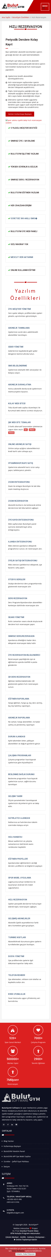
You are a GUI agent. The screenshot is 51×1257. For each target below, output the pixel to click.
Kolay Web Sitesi (16, 403)
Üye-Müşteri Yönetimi (19, 309)
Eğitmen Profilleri (18, 859)
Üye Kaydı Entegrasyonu (21, 520)
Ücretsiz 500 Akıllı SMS (23, 218)
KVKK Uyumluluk (16, 994)
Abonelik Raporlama (19, 717)
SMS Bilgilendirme (17, 366)
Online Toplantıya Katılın (26, 1239)
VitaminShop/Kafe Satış (20, 463)
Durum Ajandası (16, 736)
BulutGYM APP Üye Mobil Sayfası (17, 1156)
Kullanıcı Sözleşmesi (35, 1237)
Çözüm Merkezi (12, 1237)
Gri (26, 430)
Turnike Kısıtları (17, 937)
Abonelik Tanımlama (19, 328)
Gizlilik (23, 1237)
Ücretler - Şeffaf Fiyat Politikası (16, 1161)
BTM (12, 1233)
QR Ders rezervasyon (19, 677)
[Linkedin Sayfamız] (12, 1124)
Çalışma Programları (19, 755)
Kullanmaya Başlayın (12, 1146)
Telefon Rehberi (16, 975)
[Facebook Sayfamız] (7, 1124)
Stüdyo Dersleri (16, 579)
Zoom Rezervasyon (18, 501)
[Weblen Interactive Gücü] (16, 1124)
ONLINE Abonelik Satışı (19, 444)
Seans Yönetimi (16, 617)
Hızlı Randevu (15, 837)
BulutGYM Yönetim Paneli (14, 1151)
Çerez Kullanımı (18, 1251)
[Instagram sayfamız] (3, 1124)
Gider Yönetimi (15, 347)
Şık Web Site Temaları (19, 422)
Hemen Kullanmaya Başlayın (20, 114)
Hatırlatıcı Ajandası (19, 818)
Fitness (11, 432)
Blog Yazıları (9, 1141)
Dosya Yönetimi (16, 956)
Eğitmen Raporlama (18, 699)
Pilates (32, 430)
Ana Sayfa (6, 17)
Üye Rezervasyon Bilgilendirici (24, 655)
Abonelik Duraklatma (19, 384)
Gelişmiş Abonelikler (19, 918)
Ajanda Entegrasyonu (20, 542)
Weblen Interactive (21, 1228)
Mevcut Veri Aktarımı (22, 257)
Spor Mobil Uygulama (19, 878)
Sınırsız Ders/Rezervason (21, 636)
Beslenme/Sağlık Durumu (21, 774)
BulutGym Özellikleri (20, 17)
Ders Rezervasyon (17, 598)
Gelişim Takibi (15, 796)
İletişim (7, 1166)
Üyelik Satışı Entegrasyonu (22, 560)
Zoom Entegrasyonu (19, 482)
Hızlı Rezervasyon (17, 899)
